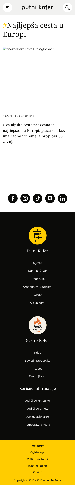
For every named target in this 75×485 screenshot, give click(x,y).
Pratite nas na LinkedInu (62, 198)
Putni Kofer (37, 8)
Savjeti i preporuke (37, 360)
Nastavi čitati (37, 95)
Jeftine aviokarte (37, 416)
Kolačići (37, 472)
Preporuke (37, 279)
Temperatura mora (37, 424)
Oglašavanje (37, 452)
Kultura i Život (37, 271)
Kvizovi (37, 295)
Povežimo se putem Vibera (50, 198)
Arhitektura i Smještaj (37, 287)
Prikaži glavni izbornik (7, 7)
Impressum (37, 445)
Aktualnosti (37, 303)
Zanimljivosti (37, 376)
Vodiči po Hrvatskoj (37, 400)
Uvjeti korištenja (37, 465)
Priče (37, 352)
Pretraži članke (67, 7)
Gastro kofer (38, 325)
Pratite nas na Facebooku (13, 198)
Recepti (37, 368)
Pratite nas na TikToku (37, 198)
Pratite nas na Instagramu (25, 198)
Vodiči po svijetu (37, 408)
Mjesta (37, 263)
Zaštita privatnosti (37, 459)
